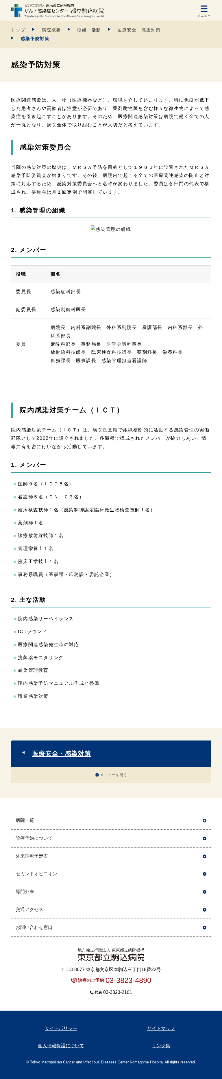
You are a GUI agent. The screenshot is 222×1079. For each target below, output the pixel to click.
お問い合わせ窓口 (34, 927)
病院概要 (51, 29)
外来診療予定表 (32, 856)
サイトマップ (161, 1028)
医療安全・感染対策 (138, 29)
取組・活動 (89, 29)
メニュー (204, 15)
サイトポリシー (61, 1028)
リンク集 (161, 1045)
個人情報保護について (61, 1045)
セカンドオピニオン (36, 873)
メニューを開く (113, 775)
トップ (18, 29)
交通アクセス (29, 909)
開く (204, 820)
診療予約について (34, 838)
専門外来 (25, 891)
